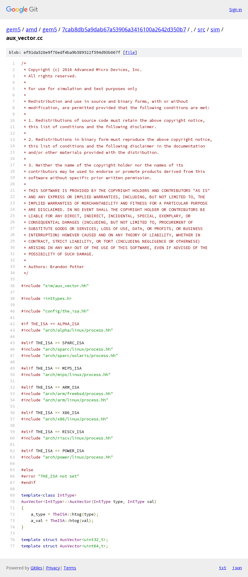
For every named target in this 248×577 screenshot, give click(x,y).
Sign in (235, 9)
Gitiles (36, 568)
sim (215, 29)
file (130, 52)
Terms (70, 568)
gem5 (13, 29)
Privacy (53, 568)
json (237, 567)
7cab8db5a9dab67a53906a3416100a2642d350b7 (124, 29)
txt (222, 567)
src (201, 29)
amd (31, 29)
